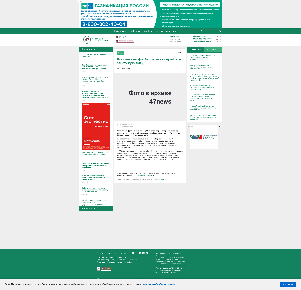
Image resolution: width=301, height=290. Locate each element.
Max (147, 253)
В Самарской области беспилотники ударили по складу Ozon (202, 87)
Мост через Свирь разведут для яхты (94, 57)
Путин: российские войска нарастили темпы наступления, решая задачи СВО (94, 205)
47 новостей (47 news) (166, 253)
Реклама (122, 253)
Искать (220, 31)
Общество (153, 31)
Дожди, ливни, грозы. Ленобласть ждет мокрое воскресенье (201, 67)
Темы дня (196, 49)
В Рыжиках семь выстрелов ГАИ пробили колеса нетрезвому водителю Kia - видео (202, 97)
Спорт (120, 53)
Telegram (143, 253)
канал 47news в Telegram (143, 175)
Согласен (288, 284)
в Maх (157, 175)
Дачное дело (172, 31)
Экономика (127, 31)
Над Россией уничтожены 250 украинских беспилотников (95, 155)
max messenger (126, 37)
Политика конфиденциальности (111, 257)
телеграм (123, 37)
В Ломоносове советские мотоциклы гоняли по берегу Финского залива (94, 191)
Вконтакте (140, 253)
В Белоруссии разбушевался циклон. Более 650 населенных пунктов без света (94, 82)
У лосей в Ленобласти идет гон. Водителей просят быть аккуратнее (203, 108)
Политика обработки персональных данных (117, 260)
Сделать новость (126, 41)
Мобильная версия (117, 37)
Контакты (111, 253)
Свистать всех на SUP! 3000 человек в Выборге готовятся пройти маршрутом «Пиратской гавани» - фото (204, 77)
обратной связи (158, 179)
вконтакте (120, 37)
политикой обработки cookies (158, 284)
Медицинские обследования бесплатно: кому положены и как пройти (203, 117)
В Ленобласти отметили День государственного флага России (203, 57)
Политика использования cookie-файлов (115, 262)
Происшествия (140, 31)
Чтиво (162, 31)
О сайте (100, 253)
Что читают (213, 49)
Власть (117, 31)
